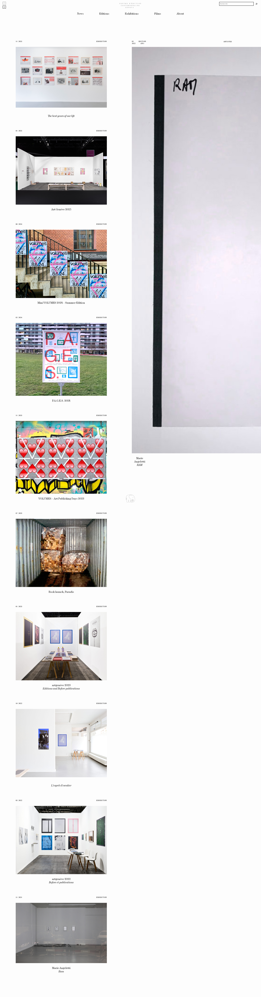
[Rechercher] (256, 4)
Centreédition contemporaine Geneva (130, 5)
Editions (104, 14)
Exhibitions (132, 14)
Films (157, 14)
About (180, 14)
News (80, 14)
